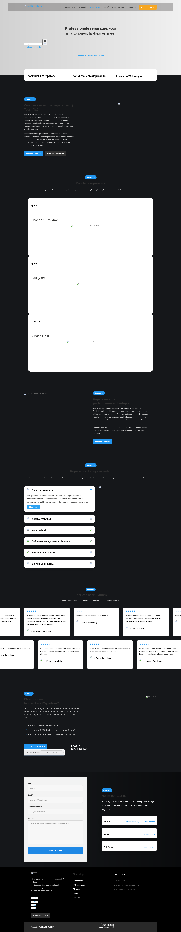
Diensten (81, 7)
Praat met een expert (56, 153)
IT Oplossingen (68, 7)
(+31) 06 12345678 (32, 752)
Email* (30, 795)
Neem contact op (148, 7)
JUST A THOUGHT (46, 927)
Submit (61, 752)
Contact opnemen (35, 746)
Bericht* (31, 818)
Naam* (30, 783)
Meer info (33, 507)
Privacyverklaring (107, 924)
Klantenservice (118, 7)
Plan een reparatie (33, 153)
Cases (105, 7)
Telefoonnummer (35, 807)
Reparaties (94, 7)
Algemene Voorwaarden (104, 927)
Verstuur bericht (55, 851)
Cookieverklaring (107, 926)
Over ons (132, 7)
